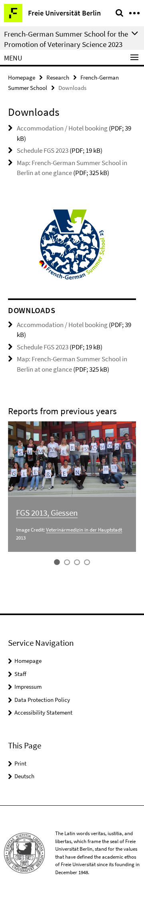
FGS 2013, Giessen (47, 512)
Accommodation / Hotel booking (62, 128)
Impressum (28, 686)
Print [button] (20, 763)
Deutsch (24, 776)
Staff (20, 674)
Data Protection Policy (42, 699)
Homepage (21, 77)
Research (57, 77)
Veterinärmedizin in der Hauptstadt (84, 529)
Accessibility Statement (43, 712)
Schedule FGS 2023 (42, 150)
